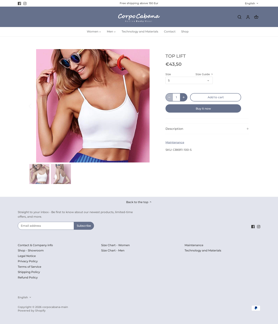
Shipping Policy (29, 272)
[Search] (239, 17)
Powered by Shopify (32, 310)
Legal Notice (27, 256)
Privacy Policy (28, 261)
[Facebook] (19, 3)
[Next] (150, 106)
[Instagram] (24, 3)
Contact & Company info (35, 245)
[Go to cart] (256, 17)
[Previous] (35, 106)
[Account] (248, 17)
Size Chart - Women (115, 245)
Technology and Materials (203, 250)
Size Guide (203, 74)
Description (174, 129)
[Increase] (183, 97)
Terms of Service (29, 266)
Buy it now (203, 108)
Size (168, 74)
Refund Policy (28, 277)
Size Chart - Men (112, 250)
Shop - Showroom (31, 250)
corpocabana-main (55, 307)
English (250, 3)
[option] (92, 105)
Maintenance (174, 142)
